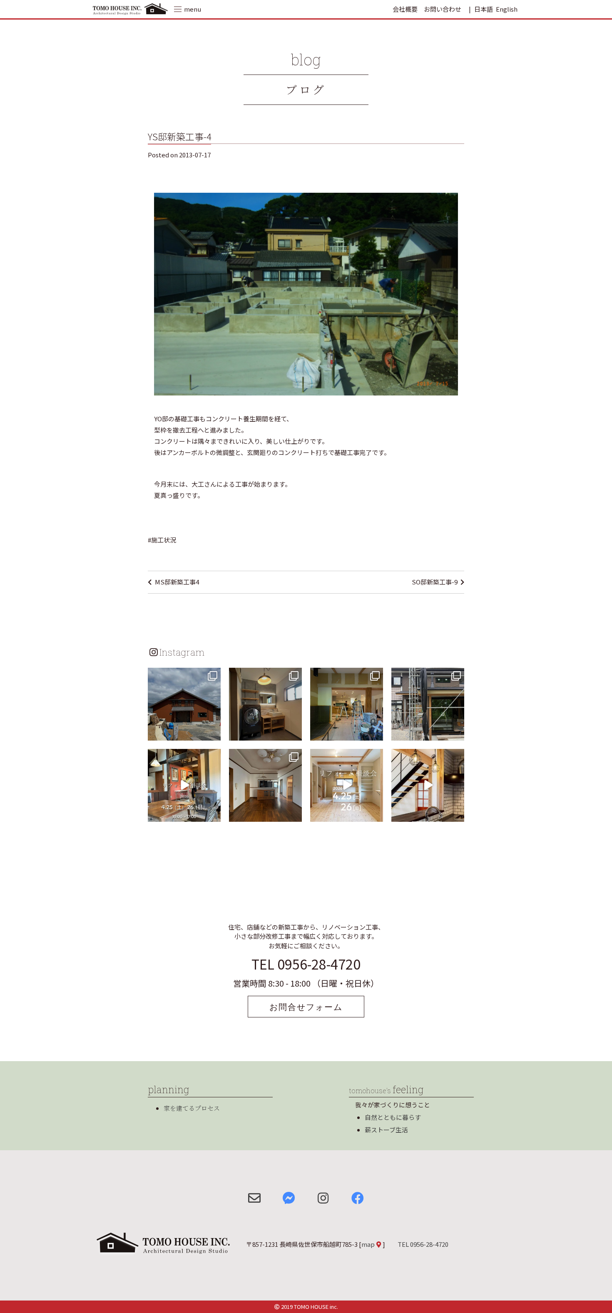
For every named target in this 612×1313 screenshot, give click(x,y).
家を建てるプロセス (192, 1108)
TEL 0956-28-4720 (306, 963)
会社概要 (405, 9)
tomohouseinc (183, 674)
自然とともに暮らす (393, 1117)
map (368, 1244)
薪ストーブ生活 (386, 1129)
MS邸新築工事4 (177, 581)
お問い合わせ (442, 9)
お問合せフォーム (306, 1006)
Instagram (181, 652)
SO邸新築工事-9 (435, 581)
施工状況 (163, 539)
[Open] (184, 704)
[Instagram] (213, 732)
